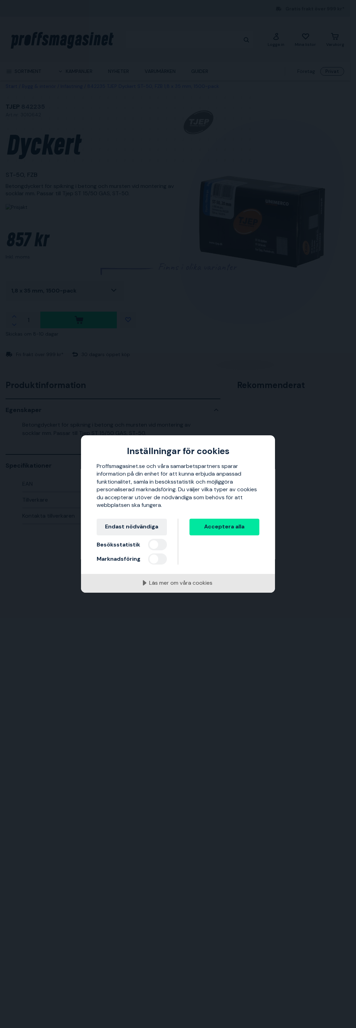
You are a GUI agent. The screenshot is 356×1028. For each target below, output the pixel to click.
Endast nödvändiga (131, 526)
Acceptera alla (224, 526)
